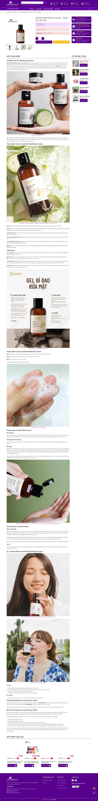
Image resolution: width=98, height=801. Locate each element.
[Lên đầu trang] (95, 796)
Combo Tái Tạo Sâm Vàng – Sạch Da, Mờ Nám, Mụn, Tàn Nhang (14, 762)
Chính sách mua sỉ (61, 785)
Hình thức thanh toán (61, 782)
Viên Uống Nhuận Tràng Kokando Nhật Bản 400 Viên (85, 78)
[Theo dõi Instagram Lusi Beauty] (76, 780)
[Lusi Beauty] (13, 3)
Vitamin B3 (9, 237)
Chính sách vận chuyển (62, 788)
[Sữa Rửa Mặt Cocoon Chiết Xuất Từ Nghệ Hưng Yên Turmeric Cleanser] (66, 748)
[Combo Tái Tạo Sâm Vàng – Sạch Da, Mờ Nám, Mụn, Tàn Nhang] (15, 748)
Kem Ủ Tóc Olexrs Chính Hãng (84, 61)
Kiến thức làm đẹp (48, 8)
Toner (34, 5)
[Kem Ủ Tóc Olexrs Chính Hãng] (75, 63)
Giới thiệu (57, 8)
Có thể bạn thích (79, 56)
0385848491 (15, 790)
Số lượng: (37, 36)
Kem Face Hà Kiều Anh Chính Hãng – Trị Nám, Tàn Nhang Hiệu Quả (85, 87)
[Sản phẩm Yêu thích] (72, 3)
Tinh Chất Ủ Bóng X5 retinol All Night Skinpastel (48, 762)
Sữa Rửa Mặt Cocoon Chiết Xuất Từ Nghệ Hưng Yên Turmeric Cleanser (65, 762)
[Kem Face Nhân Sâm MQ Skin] (75, 98)
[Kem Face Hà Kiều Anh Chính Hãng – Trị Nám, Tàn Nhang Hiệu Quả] (75, 90)
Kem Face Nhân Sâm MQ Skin (85, 96)
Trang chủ (31, 8)
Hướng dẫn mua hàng (47, 780)
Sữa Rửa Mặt (37, 5)
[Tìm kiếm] (45, 2)
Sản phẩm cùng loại (15, 737)
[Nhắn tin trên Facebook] (94, 792)
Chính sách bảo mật (61, 780)
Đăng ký (55, 4)
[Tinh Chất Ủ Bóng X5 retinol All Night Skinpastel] (49, 748)
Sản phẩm (39, 8)
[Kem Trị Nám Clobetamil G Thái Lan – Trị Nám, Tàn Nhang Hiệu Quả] (32, 748)
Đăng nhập (56, 2)
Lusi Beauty (54, 716)
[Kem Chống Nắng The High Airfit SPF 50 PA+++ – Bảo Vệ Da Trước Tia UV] (75, 72)
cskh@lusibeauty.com (15, 792)
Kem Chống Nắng (24, 5)
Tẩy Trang (30, 5)
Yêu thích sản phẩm (77, 3)
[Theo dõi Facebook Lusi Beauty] (73, 780)
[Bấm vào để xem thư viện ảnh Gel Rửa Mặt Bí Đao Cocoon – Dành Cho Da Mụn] (20, 30)
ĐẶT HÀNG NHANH (61, 42)
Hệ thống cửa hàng (65, 3)
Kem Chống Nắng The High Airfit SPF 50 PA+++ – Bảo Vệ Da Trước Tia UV (84, 70)
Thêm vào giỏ (84, 65)
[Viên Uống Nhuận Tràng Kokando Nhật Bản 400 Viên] (75, 81)
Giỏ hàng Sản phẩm (87, 3)
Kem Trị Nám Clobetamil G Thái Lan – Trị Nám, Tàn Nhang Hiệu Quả (31, 762)
